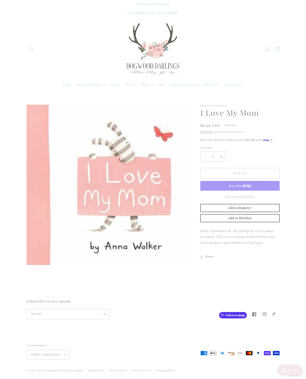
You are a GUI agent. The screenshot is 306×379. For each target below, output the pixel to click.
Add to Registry (240, 208)
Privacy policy (118, 370)
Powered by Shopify (71, 370)
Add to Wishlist (240, 218)
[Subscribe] (104, 314)
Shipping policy (165, 370)
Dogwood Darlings (47, 370)
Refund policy (96, 370)
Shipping (206, 131)
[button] (31, 49)
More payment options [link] (240, 196)
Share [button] (209, 257)
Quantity (206, 148)
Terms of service (141, 370)
